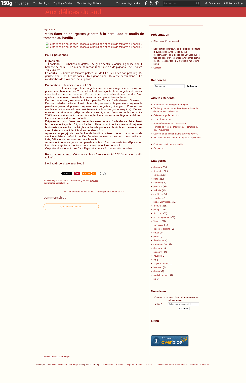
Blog (155, 41)
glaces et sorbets (161, 229)
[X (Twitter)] (151, 3)
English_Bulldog (161, 263)
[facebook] (146, 3)
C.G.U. (149, 365)
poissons (157, 186)
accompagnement (162, 217)
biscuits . (157, 267)
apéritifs (157, 190)
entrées (157, 175)
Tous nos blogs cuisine (128, 3)
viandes (157, 198)
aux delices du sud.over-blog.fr (64, 365)
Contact (157, 67)
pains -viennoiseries (163, 202)
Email (157, 304)
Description (159, 49)
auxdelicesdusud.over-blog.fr (56, 356)
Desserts (157, 171)
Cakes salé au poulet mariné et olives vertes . (175, 133)
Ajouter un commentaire (71, 206)
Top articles (107, 365)
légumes (94, 180)
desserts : (158, 248)
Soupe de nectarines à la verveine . (170, 123)
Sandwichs (158, 240)
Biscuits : (158, 213)
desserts (157, 167)
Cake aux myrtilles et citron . (167, 115)
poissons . (158, 252)
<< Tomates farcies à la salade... (80, 191)
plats (155, 179)
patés (156, 236)
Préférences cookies (199, 365)
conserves (158, 225)
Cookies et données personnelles (171, 365)
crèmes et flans (161, 244)
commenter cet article (55, 183)
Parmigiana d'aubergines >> (110, 191)
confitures (158, 194)
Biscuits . (158, 205)
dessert (157, 271)
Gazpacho (158, 148)
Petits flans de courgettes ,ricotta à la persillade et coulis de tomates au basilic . (94, 36)
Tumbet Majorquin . (162, 119)
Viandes (157, 221)
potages (157, 209)
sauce (156, 232)
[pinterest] (157, 3)
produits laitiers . (161, 275)
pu (154, 279)
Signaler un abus (135, 365)
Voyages (157, 256)
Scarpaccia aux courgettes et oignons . (172, 104)
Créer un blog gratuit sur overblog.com (170, 340)
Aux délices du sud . (75, 12)
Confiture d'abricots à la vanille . (168, 144)
